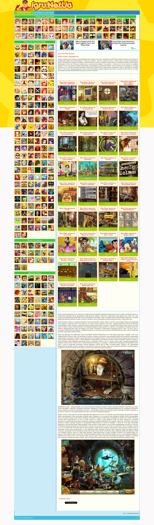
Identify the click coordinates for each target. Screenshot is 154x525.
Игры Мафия (44, 170)
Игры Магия (17, 170)
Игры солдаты (31, 285)
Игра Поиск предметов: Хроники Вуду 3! (108, 259)
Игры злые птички (44, 119)
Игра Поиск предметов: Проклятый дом (108, 108)
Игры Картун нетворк (24, 90)
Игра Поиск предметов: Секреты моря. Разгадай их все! (128, 259)
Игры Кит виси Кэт (31, 83)
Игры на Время (37, 177)
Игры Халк (31, 141)
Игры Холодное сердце (37, 126)
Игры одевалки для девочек (31, 21)
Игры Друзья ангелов (17, 90)
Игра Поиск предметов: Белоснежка (67, 234)
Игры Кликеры (17, 343)
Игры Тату (31, 220)
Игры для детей (31, 307)
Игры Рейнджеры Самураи (24, 126)
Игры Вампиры (31, 112)
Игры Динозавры (44, 155)
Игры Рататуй (31, 105)
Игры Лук (44, 163)
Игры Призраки (37, 134)
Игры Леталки (99, 28)
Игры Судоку (24, 321)
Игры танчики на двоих (17, 260)
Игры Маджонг (44, 307)
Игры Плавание (44, 314)
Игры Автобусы (24, 300)
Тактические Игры (51, 213)
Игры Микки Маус (24, 76)
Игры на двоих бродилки (37, 245)
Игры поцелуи (65, 28)
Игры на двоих (34, 240)
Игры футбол (126, 21)
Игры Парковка (24, 314)
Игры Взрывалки (126, 36)
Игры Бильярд (44, 300)
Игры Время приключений (31, 126)
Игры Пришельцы (24, 199)
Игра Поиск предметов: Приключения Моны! (67, 183)
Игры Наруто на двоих (37, 260)
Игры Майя (24, 170)
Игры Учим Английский (17, 227)
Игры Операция (38, 36)
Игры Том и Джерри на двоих (44, 260)
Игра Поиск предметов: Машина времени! (88, 82)
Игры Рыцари (119, 28)
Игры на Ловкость (44, 177)
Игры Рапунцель (44, 83)
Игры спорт (37, 292)
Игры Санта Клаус (44, 206)
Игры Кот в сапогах (37, 61)
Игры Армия (132, 28)
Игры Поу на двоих (24, 267)
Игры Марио (24, 47)
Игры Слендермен (51, 206)
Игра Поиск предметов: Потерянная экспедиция (88, 209)
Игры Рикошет (51, 199)
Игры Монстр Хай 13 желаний (17, 148)
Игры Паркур (106, 28)
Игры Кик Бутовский (24, 83)
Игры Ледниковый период (44, 98)
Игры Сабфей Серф (37, 206)
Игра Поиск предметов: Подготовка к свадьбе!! (129, 133)
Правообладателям (132, 513)
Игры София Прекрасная (65, 36)
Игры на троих (24, 260)
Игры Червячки (17, 134)
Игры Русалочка (44, 90)
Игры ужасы (37, 285)
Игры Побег (31, 191)
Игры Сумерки (37, 213)
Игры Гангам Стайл (17, 155)
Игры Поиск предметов (44, 278)
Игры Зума (37, 307)
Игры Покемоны (51, 83)
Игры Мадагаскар (24, 61)
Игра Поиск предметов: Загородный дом (88, 108)
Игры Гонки (79, 21)
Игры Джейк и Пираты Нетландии (112, 36)
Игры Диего (17, 119)
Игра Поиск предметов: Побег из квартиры (88, 183)
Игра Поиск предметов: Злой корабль (129, 108)
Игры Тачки (51, 54)
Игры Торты (44, 220)
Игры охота (51, 285)
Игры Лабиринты (31, 343)
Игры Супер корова (24, 98)
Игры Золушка (24, 163)
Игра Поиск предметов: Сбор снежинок (67, 158)
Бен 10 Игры (31, 76)
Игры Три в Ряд (37, 321)
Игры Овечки (44, 134)
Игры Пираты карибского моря (17, 69)
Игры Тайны (44, 213)
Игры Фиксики (37, 83)
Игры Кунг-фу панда (44, 69)
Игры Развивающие (51, 314)
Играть (67, 103)
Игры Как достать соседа (17, 285)
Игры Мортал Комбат (17, 105)
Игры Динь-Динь (51, 155)
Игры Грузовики (17, 336)
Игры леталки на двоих (24, 253)
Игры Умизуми (24, 141)
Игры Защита (17, 163)
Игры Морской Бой (51, 307)
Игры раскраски (71, 28)
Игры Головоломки (44, 328)
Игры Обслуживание (17, 184)
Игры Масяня (17, 83)
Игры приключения (31, 28)
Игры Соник (37, 54)
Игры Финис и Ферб (17, 61)
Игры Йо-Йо (44, 336)
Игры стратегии (119, 21)
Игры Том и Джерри (37, 47)
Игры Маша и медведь (24, 69)
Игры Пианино (51, 184)
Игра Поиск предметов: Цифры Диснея (129, 234)
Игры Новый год (17, 278)
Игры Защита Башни (24, 328)
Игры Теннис (37, 220)
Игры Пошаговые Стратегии (51, 191)
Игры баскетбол (17, 292)
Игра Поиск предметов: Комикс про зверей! (67, 284)
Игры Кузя (17, 112)
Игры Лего (99, 21)
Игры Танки (106, 21)
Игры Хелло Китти (44, 76)
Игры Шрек (44, 61)
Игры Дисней (31, 69)
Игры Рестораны (58, 36)
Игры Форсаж (31, 278)
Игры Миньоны (24, 177)
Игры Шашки (51, 227)
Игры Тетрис (31, 321)
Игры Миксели (17, 177)
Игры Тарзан (24, 220)
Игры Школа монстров (24, 21)
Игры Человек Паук (37, 141)
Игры (124, 513)
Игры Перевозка (44, 184)
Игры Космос (24, 343)
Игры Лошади (37, 163)
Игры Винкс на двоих (31, 260)
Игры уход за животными (24, 36)
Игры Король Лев (37, 98)
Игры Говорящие (24, 155)
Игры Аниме (44, 112)
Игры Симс (17, 141)
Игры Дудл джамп (31, 98)
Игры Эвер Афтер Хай (44, 141)
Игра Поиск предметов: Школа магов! (108, 133)
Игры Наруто (31, 54)
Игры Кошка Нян (44, 126)
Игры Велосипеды (37, 328)
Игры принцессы (31, 36)
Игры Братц (37, 76)
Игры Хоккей (31, 227)
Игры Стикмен (92, 36)
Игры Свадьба (44, 36)
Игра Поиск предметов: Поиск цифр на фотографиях (129, 83)
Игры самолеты (132, 21)
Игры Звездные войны (37, 90)
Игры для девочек (45, 16)
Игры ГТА (51, 76)
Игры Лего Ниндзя (31, 163)
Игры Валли (37, 105)
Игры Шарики (51, 321)
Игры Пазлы (31, 184)
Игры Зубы (37, 336)
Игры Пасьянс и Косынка (31, 314)
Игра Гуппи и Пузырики (37, 155)
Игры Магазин (51, 163)
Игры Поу (51, 126)
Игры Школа (17, 235)
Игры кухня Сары (51, 28)
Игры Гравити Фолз (31, 155)
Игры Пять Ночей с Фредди (24, 227)
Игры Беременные (31, 328)
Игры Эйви (24, 235)
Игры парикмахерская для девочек (38, 21)
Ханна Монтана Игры (51, 61)
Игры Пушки (37, 199)
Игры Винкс (18, 21)
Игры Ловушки (37, 343)
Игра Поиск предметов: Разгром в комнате (67, 259)
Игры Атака (31, 300)
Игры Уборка (71, 21)
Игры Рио (17, 126)
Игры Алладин (31, 90)
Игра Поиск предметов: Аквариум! (88, 158)
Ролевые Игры (24, 206)
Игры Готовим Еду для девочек (51, 21)
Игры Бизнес (37, 300)
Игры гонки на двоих (17, 253)
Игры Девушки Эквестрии (51, 141)
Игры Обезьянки (51, 177)
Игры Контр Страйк (86, 28)
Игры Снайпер (126, 28)
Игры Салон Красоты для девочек (51, 278)
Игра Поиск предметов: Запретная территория (67, 82)
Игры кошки (51, 36)
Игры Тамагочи (17, 220)
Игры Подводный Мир (37, 191)
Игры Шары (44, 227)
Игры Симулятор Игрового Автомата (24, 184)
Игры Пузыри (31, 199)
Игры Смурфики (17, 76)
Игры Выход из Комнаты (17, 307)
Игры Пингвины (51, 134)
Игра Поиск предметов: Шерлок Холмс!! (129, 158)
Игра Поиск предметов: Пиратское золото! (88, 234)
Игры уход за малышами (65, 21)
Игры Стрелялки (86, 21)
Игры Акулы (24, 134)
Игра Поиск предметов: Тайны (67, 209)
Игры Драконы (31, 134)
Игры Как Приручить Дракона (17, 199)
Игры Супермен (51, 119)
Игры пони (38, 28)
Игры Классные (24, 278)
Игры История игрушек (24, 105)
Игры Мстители (86, 36)
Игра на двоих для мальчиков (17, 245)
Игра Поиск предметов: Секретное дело (88, 133)
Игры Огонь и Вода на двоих (51, 260)
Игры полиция (44, 285)
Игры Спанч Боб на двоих (44, 253)
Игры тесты (58, 28)
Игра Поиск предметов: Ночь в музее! (108, 183)
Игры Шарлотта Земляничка (37, 227)
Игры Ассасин (24, 119)
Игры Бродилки (58, 21)
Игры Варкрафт (44, 148)
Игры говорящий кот (31, 119)
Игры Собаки (17, 213)
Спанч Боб (17, 47)
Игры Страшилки (24, 213)
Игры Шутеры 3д (17, 300)
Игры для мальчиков (106, 16)
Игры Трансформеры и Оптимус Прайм (44, 54)
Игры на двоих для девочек (24, 245)
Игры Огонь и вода (24, 54)
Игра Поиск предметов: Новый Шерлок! (129, 209)
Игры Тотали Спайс (51, 90)
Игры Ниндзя (119, 36)
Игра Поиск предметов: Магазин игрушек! (108, 82)
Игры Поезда (44, 191)
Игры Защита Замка (92, 28)
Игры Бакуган (31, 148)
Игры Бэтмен (44, 105)
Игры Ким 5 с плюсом (24, 112)
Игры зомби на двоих (31, 253)
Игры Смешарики (51, 47)
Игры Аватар (31, 61)
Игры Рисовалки (17, 321)
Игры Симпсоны (51, 69)
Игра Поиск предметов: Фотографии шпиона (129, 183)
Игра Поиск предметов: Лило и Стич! (108, 234)
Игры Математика (31, 170)
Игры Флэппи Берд (24, 148)
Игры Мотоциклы (79, 36)
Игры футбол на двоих (51, 253)
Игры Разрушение (44, 199)
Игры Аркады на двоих (17, 267)
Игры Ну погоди (17, 98)
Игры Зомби (92, 21)
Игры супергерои (31, 292)
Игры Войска (132, 36)
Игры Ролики (17, 206)
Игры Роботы (112, 28)
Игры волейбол (24, 292)
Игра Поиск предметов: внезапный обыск (67, 133)
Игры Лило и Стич (51, 98)
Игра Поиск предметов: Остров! (108, 158)
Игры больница (44, 28)
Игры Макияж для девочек (18, 28)
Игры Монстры (99, 36)
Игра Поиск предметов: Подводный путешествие (88, 259)
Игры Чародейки (37, 112)
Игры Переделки (37, 314)
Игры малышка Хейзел (18, 36)
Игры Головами (24, 307)
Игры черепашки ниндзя (31, 47)
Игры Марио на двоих (37, 253)
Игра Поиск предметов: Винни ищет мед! (88, 284)
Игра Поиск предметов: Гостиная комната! (108, 209)
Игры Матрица (37, 170)
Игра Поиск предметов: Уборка (67, 108)
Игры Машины (51, 170)
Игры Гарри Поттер (37, 69)
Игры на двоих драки (51, 245)
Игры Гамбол (51, 148)
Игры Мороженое (31, 177)
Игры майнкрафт (79, 28)
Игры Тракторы (51, 220)
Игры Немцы (106, 36)
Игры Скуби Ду (17, 54)
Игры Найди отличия (17, 314)
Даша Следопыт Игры (44, 47)
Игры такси (44, 292)
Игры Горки (51, 328)
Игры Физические (44, 321)
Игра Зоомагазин (71, 36)
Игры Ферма (37, 278)
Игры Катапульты (51, 336)
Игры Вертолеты (51, 292)
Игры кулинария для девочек (24, 28)
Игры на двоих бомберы (44, 245)
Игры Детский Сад (31, 336)
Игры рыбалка (24, 285)
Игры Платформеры (24, 191)
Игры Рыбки (31, 206)
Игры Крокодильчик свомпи (51, 112)
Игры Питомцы (17, 191)
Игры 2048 (17, 328)
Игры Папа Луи (37, 184)
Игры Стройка (31, 213)
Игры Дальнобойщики (24, 336)
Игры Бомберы (51, 300)
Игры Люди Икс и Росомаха (51, 105)
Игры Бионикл (37, 148)
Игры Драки (112, 21)
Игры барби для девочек (44, 21)
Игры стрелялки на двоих (31, 245)
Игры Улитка (37, 119)
